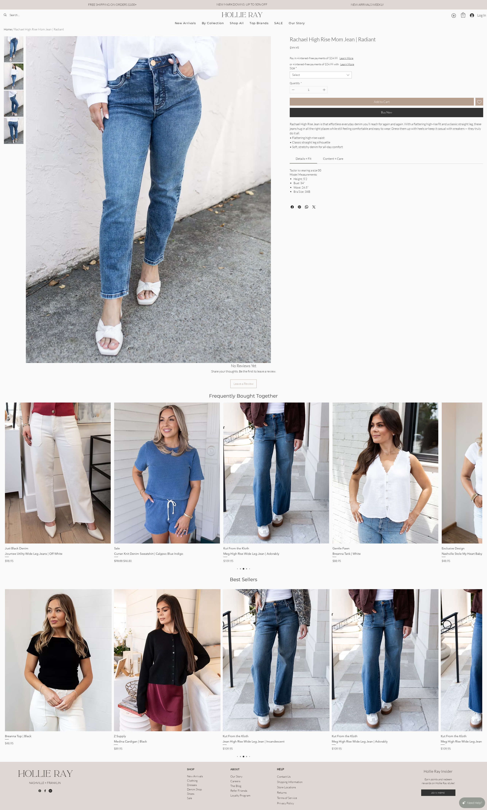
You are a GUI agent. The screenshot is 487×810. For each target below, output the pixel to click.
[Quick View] (58, 473)
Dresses (192, 785)
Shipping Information (286, 782)
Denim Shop (194, 789)
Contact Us (283, 776)
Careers (235, 781)
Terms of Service (286, 798)
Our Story (236, 776)
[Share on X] (314, 207)
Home (8, 29)
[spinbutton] (308, 89)
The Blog (235, 786)
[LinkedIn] (50, 790)
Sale (189, 798)
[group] (243, 482)
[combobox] (321, 75)
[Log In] (471, 15)
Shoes (190, 794)
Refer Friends (238, 790)
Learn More (360, 58)
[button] (463, 15)
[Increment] (324, 89)
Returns (281, 792)
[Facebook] (45, 790)
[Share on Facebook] (292, 207)
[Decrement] (292, 89)
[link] (303, 159)
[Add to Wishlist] (479, 102)
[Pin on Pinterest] (299, 207)
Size (293, 68)
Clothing (192, 780)
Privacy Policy (285, 803)
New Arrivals (195, 776)
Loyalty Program (240, 795)
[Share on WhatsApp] (306, 207)
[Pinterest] (39, 790)
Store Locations (286, 787)
